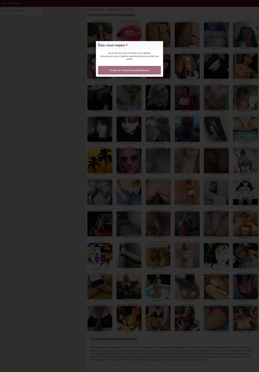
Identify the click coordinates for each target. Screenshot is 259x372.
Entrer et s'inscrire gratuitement (129, 70)
